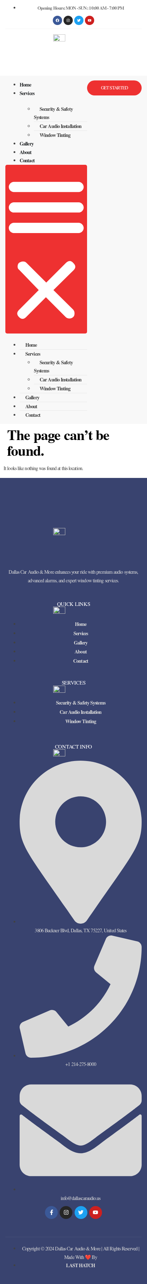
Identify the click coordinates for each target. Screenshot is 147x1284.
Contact (27, 160)
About (26, 152)
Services (27, 93)
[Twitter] (81, 1212)
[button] (46, 249)
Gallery (27, 143)
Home (25, 84)
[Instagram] (68, 20)
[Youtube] (95, 1212)
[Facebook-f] (51, 1212)
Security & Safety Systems (53, 113)
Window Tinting (55, 135)
